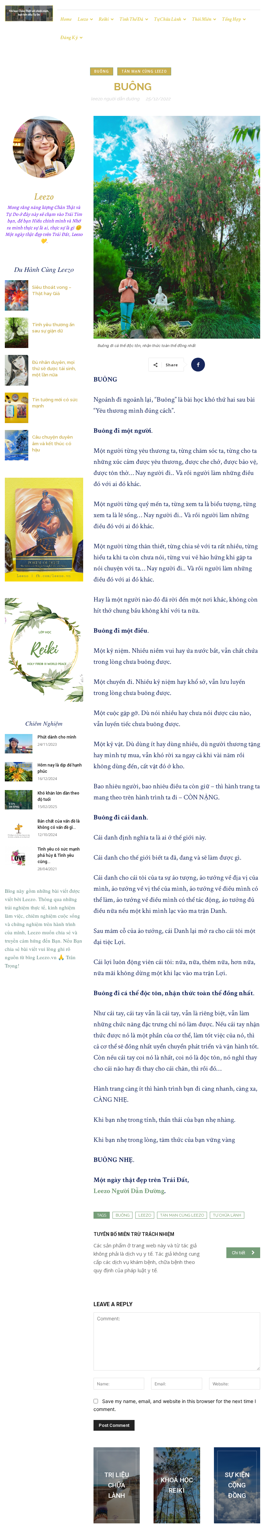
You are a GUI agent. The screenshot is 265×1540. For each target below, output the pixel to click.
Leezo (83, 19)
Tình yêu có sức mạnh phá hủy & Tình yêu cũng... (59, 855)
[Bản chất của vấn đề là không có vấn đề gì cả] (18, 827)
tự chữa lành (227, 1215)
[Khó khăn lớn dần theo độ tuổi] (18, 799)
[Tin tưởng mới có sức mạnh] (16, 408)
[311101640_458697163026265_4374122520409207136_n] (237, 1485)
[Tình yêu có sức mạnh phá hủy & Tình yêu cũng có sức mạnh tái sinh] (18, 855)
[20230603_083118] (117, 1485)
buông (122, 1215)
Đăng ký (69, 37)
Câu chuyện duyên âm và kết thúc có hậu (52, 443)
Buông (101, 71)
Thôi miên (201, 19)
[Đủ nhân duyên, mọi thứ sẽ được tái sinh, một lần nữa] (16, 370)
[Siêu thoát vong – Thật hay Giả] (16, 295)
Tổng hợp (231, 19)
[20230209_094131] (177, 1485)
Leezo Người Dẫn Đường (115, 98)
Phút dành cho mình (57, 737)
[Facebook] (198, 365)
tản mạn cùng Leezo (182, 1215)
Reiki (104, 19)
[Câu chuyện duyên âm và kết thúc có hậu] (16, 445)
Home (65, 19)
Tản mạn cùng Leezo (144, 71)
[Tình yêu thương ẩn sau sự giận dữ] (16, 333)
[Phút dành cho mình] (18, 743)
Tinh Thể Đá (131, 19)
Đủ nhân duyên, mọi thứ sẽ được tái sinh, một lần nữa (54, 368)
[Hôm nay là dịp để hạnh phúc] (18, 771)
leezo (144, 1215)
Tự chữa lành (167, 19)
